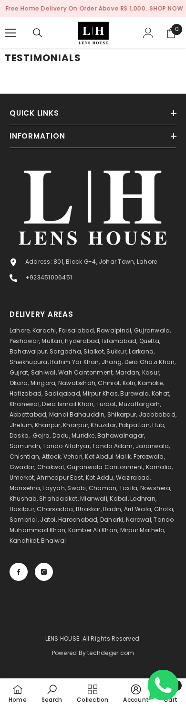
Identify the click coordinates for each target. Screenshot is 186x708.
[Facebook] (19, 572)
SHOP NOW (166, 8)
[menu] (10, 33)
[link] (52, 693)
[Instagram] (44, 572)
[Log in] (148, 33)
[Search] (37, 33)
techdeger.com (110, 653)
